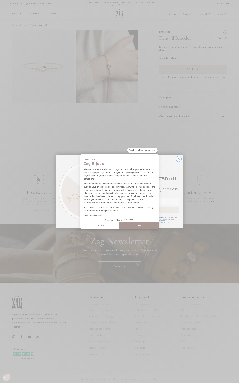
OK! (139, 225)
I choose (100, 225)
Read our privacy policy (94, 215)
